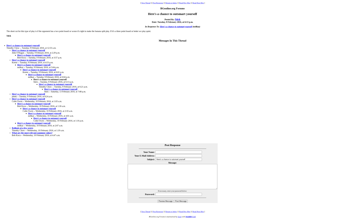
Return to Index (171, 3)
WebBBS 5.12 (190, 217)
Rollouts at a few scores (22, 128)
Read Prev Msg (184, 3)
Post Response (158, 3)
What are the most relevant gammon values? (32, 133)
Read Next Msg (198, 3)
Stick (177, 19)
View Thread (145, 3)
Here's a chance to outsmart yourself (176, 26)
